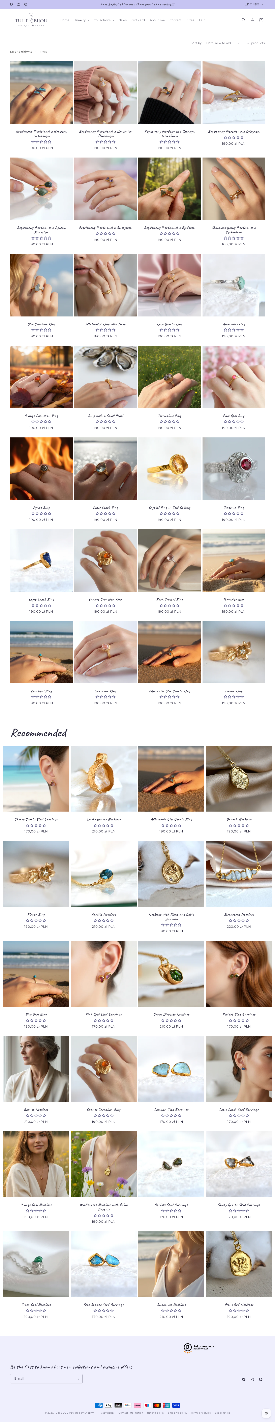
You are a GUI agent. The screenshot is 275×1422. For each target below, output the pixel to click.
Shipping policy (177, 1412)
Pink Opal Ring (234, 416)
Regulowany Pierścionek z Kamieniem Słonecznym (105, 133)
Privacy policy (106, 1412)
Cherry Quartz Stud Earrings (36, 819)
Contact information (131, 1412)
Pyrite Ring (41, 507)
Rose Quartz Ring (169, 324)
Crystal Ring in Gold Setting (169, 507)
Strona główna (21, 51)
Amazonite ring (233, 324)
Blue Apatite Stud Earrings (104, 1304)
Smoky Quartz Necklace (104, 819)
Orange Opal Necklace (36, 1205)
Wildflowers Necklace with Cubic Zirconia (104, 1207)
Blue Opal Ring (41, 691)
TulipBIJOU (61, 1412)
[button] (81, 20)
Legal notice (222, 1412)
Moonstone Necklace (239, 914)
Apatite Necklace (103, 914)
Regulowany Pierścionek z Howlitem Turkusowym (41, 133)
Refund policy (155, 1412)
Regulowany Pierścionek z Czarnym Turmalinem (169, 133)
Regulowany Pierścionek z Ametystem (105, 227)
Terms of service (201, 1412)
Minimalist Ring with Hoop (105, 324)
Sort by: (196, 43)
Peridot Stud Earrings (238, 1014)
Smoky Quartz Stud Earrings (239, 1205)
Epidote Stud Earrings (171, 1205)
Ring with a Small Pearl (105, 416)
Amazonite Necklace (171, 1304)
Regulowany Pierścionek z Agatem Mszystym (41, 229)
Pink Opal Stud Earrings (104, 1014)
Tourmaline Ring (169, 416)
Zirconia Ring (233, 507)
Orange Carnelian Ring (41, 416)
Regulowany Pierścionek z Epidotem (169, 227)
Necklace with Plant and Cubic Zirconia (171, 916)
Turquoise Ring (233, 599)
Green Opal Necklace (36, 1304)
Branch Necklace (238, 819)
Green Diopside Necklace (171, 1014)
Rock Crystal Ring (169, 599)
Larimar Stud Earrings (171, 1109)
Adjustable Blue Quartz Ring (169, 691)
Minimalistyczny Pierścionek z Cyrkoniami (234, 229)
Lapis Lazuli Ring (105, 507)
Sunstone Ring (105, 691)
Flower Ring (233, 691)
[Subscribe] (77, 1379)
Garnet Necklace (36, 1109)
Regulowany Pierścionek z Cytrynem (233, 131)
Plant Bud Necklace (239, 1304)
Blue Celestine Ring (41, 324)
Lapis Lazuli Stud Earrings (239, 1109)
